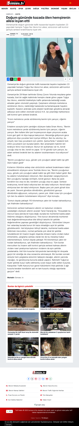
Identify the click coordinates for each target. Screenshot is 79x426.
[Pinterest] (35, 378)
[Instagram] (39, 378)
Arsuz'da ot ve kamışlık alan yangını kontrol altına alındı (53, 358)
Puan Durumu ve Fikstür (16, 395)
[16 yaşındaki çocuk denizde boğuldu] (23, 298)
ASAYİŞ (13, 9)
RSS (10, 411)
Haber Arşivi (47, 400)
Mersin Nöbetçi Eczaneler (17, 386)
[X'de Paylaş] (11, 79)
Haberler (9, 14)
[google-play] (39, 405)
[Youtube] (46, 378)
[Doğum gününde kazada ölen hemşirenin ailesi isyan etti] (39, 57)
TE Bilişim (44, 418)
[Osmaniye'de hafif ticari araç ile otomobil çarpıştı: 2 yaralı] (23, 321)
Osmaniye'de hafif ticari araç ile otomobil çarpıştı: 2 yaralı (23, 333)
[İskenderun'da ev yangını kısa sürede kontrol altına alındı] (23, 347)
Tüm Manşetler (48, 395)
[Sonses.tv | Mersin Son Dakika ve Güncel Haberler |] (15, 3)
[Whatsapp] (50, 378)
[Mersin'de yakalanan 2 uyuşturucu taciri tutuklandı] (55, 321)
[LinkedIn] (43, 378)
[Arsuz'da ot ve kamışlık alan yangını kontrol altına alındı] (55, 347)
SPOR (20, 9)
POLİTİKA (45, 9)
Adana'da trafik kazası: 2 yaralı (51, 309)
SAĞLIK (36, 9)
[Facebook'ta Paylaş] (8, 79)
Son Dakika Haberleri (15, 400)
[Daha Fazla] (19, 79)
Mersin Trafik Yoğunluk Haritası (53, 390)
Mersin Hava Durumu (50, 386)
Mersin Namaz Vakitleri (16, 390)
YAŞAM (64, 9)
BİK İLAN (72, 9)
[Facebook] (28, 378)
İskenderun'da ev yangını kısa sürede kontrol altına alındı (22, 358)
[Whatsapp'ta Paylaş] (15, 79)
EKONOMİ (55, 9)
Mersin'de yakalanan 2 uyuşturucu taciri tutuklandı (55, 333)
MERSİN (4, 9)
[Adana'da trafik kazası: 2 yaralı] (55, 298)
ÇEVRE (28, 9)
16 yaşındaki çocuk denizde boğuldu (21, 309)
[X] (32, 378)
